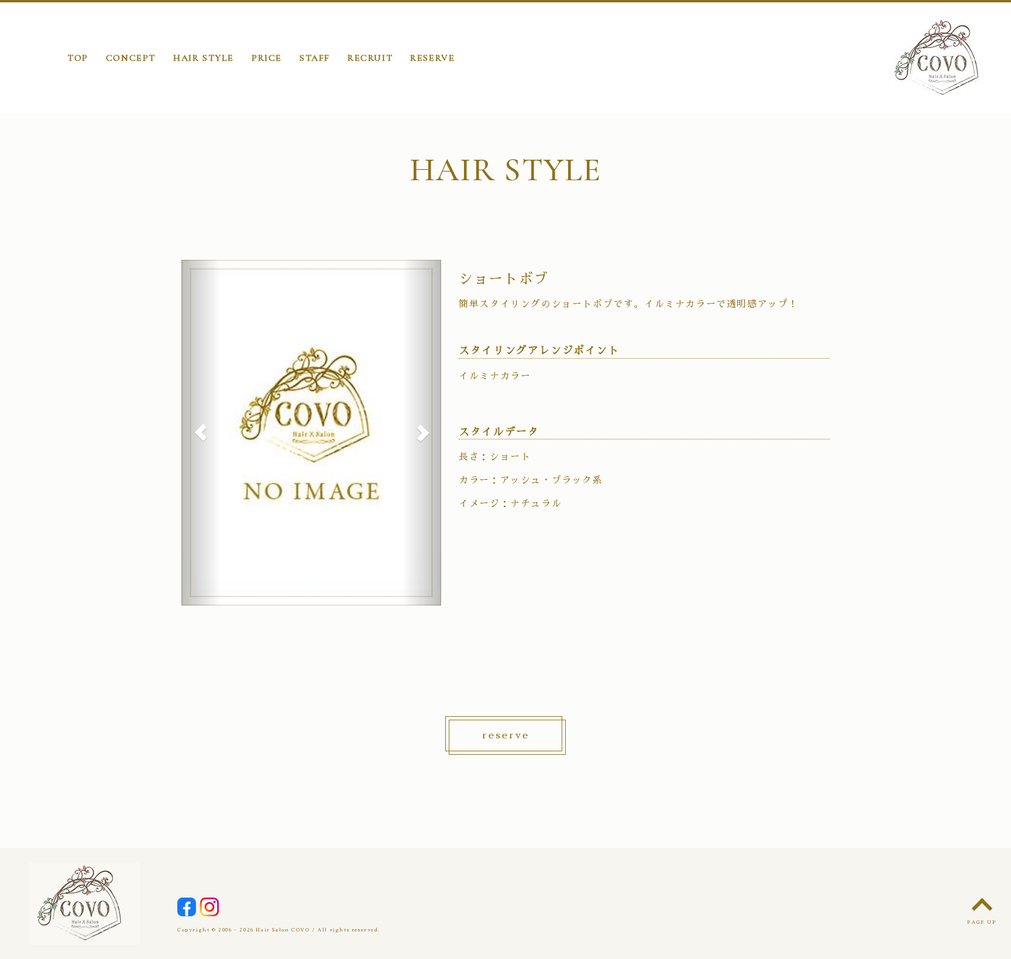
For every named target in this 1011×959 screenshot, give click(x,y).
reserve (505, 735)
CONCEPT (131, 58)
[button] (201, 433)
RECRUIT (370, 58)
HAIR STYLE (203, 58)
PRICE (267, 58)
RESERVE (432, 58)
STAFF (315, 58)
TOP (77, 58)
